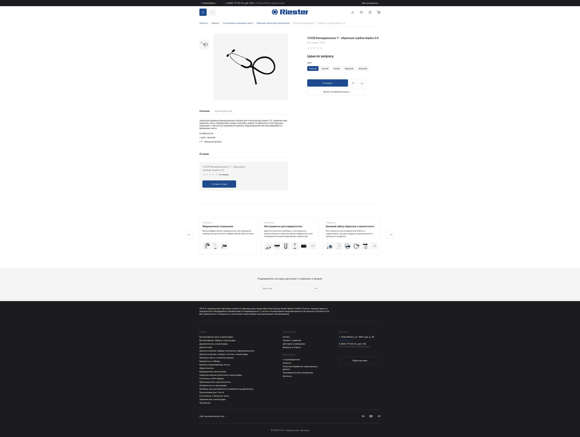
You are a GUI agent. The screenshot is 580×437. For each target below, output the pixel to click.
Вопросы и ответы (292, 347)
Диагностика (205, 347)
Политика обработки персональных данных (300, 367)
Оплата (286, 337)
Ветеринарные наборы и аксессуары (217, 340)
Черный (313, 68)
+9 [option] (374, 245)
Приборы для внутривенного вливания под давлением (226, 389)
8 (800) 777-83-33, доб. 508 (255, 3)
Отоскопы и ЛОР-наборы (211, 378)
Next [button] (391, 234)
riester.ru (203, 23)
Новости (287, 363)
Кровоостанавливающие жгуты (214, 364)
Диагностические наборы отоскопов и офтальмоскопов (226, 351)
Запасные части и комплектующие (216, 357)
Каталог (215, 23)
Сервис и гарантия (292, 340)
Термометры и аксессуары (212, 399)
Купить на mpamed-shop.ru (336, 92)
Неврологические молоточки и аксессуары (220, 375)
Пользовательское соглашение (298, 372)
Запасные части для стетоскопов (272, 23)
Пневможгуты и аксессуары (213, 385)
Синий (337, 68)
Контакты (287, 376)
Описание (204, 111)
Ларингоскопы (206, 368)
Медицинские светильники (212, 371)
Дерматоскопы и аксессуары (213, 344)
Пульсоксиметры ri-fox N (211, 392)
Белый (325, 68)
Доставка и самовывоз (294, 344)
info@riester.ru (346, 340)
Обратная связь (359, 360)
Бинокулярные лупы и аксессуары (216, 337)
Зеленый (362, 68)
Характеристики (223, 111)
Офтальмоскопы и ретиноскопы (215, 382)
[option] (251, 66)
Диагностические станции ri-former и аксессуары (223, 354)
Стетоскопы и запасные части (238, 23)
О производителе (291, 359)
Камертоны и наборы (209, 361)
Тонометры (205, 403)
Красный (349, 68)
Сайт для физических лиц (211, 416)
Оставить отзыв (219, 184)
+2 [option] (312, 245)
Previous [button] (189, 234)
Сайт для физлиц (370, 3)
